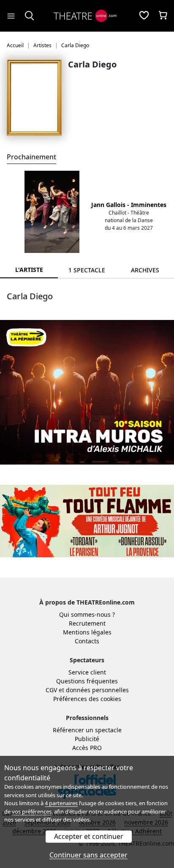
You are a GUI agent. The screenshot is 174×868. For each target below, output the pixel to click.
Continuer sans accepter (88, 855)
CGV (51, 690)
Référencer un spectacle (87, 730)
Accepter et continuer (88, 836)
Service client (87, 672)
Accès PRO (87, 748)
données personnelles (97, 690)
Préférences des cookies (87, 699)
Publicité (87, 739)
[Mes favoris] (144, 16)
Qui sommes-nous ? (87, 614)
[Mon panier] (163, 16)
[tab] (87, 270)
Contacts (87, 641)
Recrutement (87, 623)
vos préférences (32, 811)
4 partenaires (61, 803)
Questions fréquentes (87, 681)
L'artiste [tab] (29, 270)
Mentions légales (87, 632)
